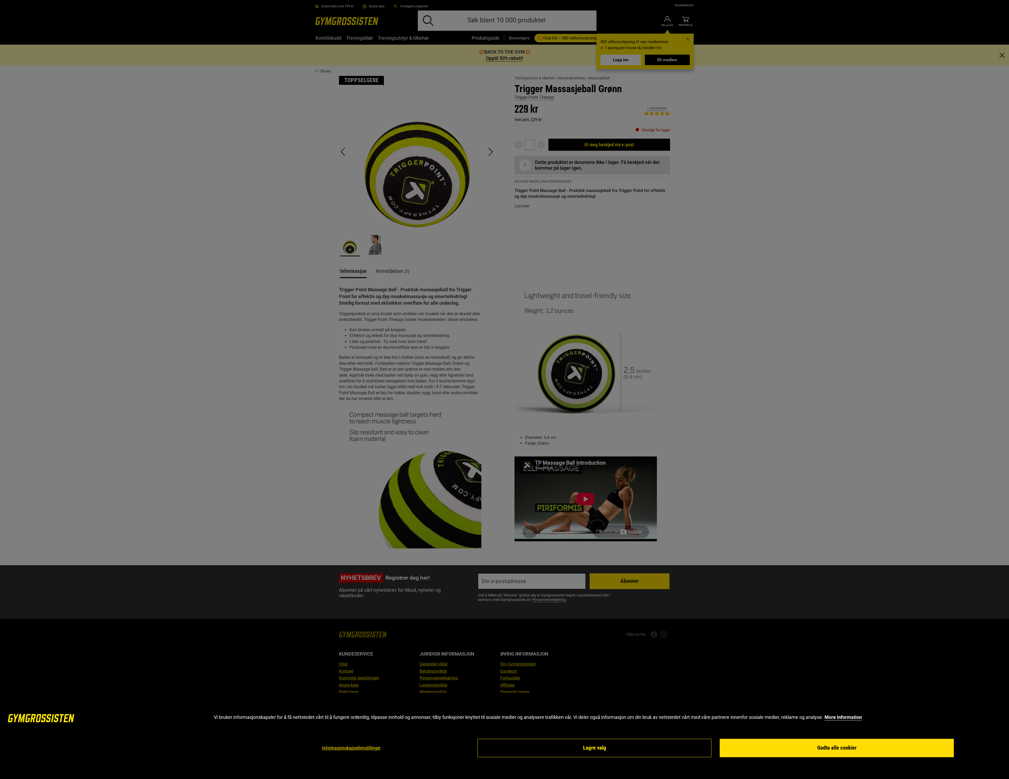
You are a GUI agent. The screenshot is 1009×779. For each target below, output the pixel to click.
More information (843, 717)
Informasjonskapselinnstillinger (351, 748)
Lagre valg (594, 748)
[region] (504, 736)
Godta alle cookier (837, 748)
